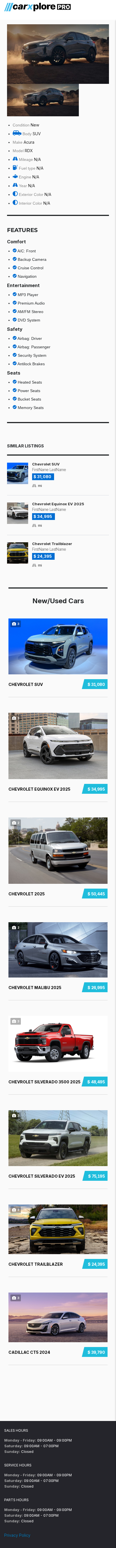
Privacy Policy (17, 1535)
